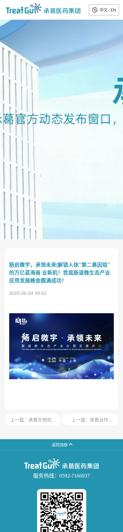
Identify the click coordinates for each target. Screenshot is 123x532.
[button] (104, 9)
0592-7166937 (74, 476)
